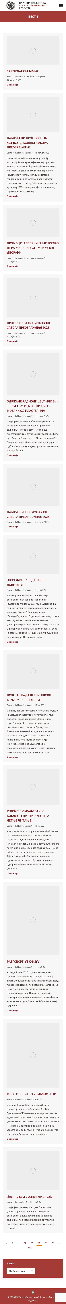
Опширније (12, 85)
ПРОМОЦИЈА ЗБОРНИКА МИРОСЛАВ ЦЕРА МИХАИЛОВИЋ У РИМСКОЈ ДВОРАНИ (33, 247)
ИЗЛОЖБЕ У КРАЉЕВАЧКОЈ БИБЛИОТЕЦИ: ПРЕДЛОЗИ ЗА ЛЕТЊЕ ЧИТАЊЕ (28, 815)
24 (25, 1243)
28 (53, 1243)
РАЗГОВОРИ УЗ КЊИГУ (23, 961)
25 (32, 1243)
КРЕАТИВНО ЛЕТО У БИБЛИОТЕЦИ (31, 1094)
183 (29, 1247)
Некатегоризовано (16, 76)
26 (39, 1243)
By (36, 76)
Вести (9, 153)
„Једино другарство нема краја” (30, 1196)
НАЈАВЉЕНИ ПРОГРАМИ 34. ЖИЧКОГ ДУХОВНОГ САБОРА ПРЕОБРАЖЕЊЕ (27, 142)
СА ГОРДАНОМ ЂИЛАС (23, 71)
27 (46, 1243)
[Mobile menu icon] (61, 5)
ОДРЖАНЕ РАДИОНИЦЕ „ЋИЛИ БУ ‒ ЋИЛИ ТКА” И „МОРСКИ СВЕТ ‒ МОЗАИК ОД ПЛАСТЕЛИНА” (33, 405)
